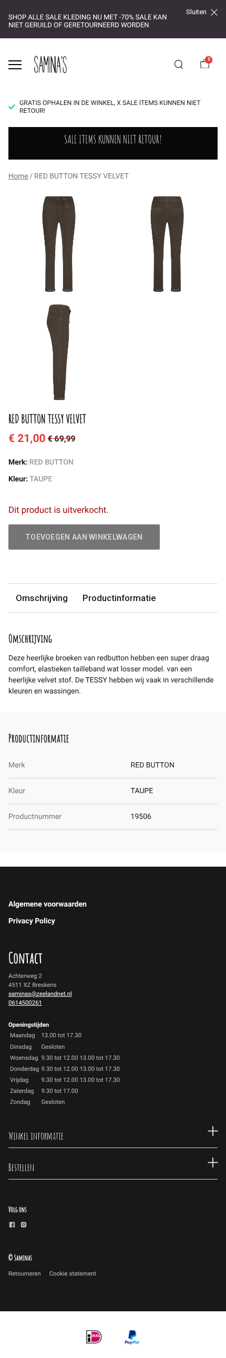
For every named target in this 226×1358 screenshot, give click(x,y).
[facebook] (12, 1226)
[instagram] (23, 1226)
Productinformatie (119, 598)
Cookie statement (72, 1273)
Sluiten (196, 12)
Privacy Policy (31, 921)
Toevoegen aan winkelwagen (84, 537)
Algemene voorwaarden (47, 904)
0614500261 (25, 1002)
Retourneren (24, 1273)
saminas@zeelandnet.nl (40, 993)
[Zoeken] (179, 64)
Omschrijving (42, 598)
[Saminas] (50, 65)
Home (18, 176)
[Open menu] (15, 64)
